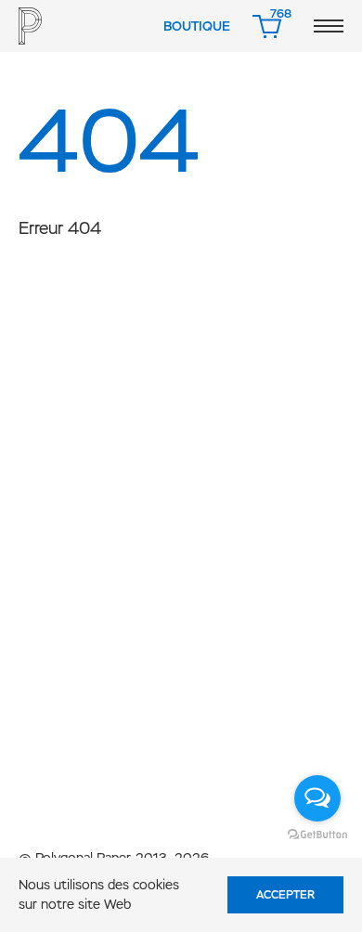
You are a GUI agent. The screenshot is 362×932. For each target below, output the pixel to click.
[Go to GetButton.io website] (317, 833)
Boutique (196, 26)
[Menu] (328, 25)
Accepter (285, 894)
